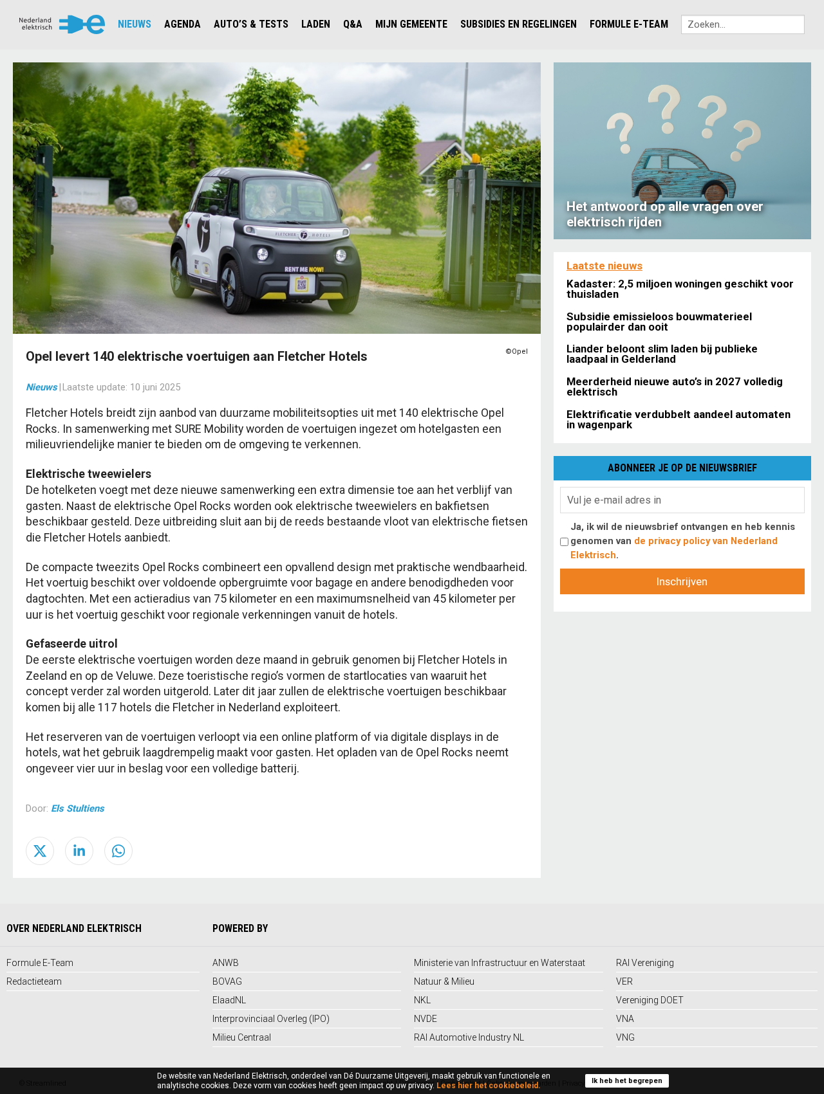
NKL (422, 1000)
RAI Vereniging (645, 963)
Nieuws (134, 24)
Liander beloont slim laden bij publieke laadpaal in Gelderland (662, 353)
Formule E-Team (629, 24)
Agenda (182, 24)
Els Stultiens (77, 808)
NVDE (425, 1019)
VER (624, 981)
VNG (625, 1037)
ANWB (225, 963)
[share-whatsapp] (118, 851)
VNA (625, 1019)
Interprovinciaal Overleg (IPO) (271, 1019)
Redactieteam (34, 981)
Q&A (352, 24)
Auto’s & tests (251, 24)
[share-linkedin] (79, 851)
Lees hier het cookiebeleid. (488, 1085)
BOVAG (227, 981)
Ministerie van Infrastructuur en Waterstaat (499, 963)
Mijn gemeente (411, 24)
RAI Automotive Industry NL (469, 1037)
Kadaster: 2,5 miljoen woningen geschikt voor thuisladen (680, 288)
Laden (315, 24)
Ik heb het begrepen (627, 1081)
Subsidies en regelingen (518, 24)
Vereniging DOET (650, 1000)
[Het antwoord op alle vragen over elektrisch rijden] (682, 149)
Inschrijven (682, 581)
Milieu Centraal (241, 1037)
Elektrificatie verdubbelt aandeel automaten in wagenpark (678, 419)
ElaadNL (229, 1000)
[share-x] (40, 851)
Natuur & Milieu (444, 981)
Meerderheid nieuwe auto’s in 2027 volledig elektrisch (674, 386)
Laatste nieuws (604, 265)
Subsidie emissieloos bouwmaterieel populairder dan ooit (659, 321)
